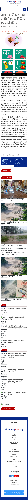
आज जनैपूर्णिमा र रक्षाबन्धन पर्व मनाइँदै (16, 318)
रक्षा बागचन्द (14, 444)
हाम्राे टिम (14, 435)
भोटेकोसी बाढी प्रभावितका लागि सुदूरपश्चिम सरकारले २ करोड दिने (12, 200)
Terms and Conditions (14, 484)
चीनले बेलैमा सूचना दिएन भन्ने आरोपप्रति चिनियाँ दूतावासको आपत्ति (14, 300)
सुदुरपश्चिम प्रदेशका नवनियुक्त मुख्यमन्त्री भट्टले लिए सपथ (15, 381)
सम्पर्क (14, 449)
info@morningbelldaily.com (14, 461)
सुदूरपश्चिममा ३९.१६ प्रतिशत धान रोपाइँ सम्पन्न (16, 371)
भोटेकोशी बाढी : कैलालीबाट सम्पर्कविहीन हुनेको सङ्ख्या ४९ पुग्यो (14, 223)
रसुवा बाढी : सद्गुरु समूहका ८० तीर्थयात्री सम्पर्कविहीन (11, 277)
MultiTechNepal (19, 494)
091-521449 (14, 466)
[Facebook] (9, 476)
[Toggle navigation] (24, 9)
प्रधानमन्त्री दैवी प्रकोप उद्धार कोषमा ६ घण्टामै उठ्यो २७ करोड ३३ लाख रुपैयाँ (12, 253)
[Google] (18, 476)
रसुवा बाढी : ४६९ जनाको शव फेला (17, 308)
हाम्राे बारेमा (14, 422)
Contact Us (14, 486)
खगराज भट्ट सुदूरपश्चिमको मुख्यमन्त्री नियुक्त (17, 393)
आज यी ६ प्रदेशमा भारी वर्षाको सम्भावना (11, 245)
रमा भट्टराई (14, 439)
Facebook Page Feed (9, 409)
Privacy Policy (14, 482)
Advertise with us (14, 480)
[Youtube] (15, 476)
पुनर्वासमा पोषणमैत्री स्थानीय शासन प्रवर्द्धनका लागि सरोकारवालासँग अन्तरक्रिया (17, 355)
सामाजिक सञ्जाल (14, 472)
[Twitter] (12, 476)
